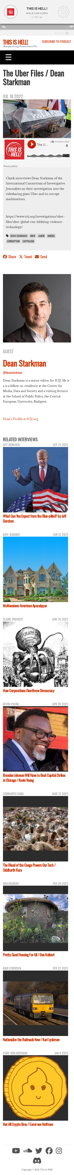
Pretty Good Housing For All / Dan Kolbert (29, 954)
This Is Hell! (15, 42)
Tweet (28, 256)
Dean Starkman (18, 236)
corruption (13, 241)
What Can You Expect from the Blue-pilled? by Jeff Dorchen (34, 518)
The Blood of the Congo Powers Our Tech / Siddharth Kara (29, 867)
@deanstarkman (12, 372)
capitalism (28, 241)
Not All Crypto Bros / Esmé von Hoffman (28, 1124)
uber (32, 236)
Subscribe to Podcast (56, 41)
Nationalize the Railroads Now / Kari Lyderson (31, 1039)
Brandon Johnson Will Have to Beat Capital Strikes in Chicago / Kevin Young (34, 777)
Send (43, 256)
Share (12, 256)
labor (41, 236)
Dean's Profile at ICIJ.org (20, 419)
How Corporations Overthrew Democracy (28, 690)
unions (51, 236)
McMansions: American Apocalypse (25, 605)
